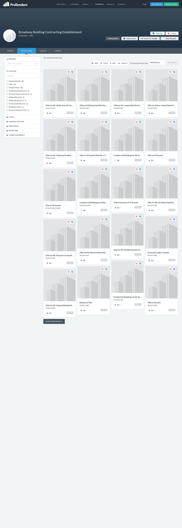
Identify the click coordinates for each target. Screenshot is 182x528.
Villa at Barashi (154, 302)
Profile (10, 51)
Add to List (131, 38)
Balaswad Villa (86, 302)
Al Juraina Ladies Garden (158, 252)
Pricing (85, 4)
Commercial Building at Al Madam (93, 202)
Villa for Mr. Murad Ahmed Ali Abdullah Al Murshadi (93, 252)
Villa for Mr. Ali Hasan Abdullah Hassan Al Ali (161, 202)
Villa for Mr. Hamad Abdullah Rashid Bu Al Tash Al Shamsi (59, 305)
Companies (99, 4)
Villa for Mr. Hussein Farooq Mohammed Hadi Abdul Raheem (59, 255)
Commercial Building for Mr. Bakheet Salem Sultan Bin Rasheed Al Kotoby (127, 155)
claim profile (113, 38)
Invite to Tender (151, 38)
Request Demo (171, 4)
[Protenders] (15, 3)
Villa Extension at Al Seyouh (126, 202)
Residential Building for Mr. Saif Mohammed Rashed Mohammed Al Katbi (127, 297)
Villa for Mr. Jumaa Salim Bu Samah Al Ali (127, 105)
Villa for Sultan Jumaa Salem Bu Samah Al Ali (161, 105)
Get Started (157, 4)
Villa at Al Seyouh (53, 205)
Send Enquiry (170, 38)
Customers (74, 4)
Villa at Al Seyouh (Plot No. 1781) (93, 155)
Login (145, 4)
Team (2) (43, 51)
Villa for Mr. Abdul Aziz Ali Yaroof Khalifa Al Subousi (59, 105)
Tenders (57, 51)
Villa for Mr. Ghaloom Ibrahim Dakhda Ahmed (59, 155)
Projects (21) (26, 51)
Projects (110, 4)
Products (121, 4)
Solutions (61, 4)
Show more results (54, 321)
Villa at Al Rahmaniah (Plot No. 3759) (93, 105)
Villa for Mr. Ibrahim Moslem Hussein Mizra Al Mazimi (127, 250)
